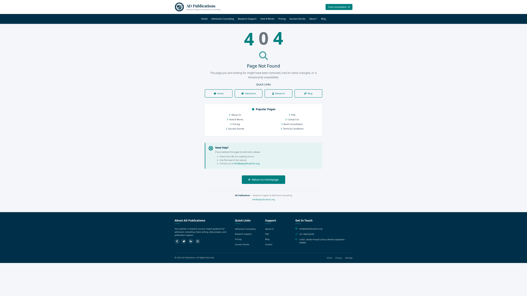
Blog (323, 18)
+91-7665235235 (306, 234)
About (312, 18)
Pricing (282, 18)
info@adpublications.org (247, 163)
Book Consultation (293, 124)
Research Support (247, 18)
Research (280, 93)
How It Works (267, 18)
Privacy (338, 258)
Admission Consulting (222, 18)
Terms (329, 258)
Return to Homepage (265, 179)
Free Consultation (337, 6)
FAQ (293, 114)
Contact (268, 244)
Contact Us (293, 119)
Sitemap (348, 258)
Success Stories (297, 18)
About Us (236, 114)
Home (204, 18)
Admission (250, 93)
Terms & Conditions (293, 128)
